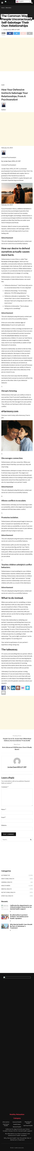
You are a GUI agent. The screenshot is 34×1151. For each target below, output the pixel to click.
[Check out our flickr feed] (23, 688)
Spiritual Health (7, 896)
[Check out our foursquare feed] (27, 688)
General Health (6, 882)
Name (3, 809)
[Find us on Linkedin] (13, 688)
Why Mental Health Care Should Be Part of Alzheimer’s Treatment (21, 926)
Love (2, 85)
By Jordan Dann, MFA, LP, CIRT (11, 161)
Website (4, 825)
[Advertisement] (17, 54)
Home (2, 7)
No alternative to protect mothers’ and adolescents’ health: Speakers (19, 916)
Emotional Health (7, 878)
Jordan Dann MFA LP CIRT (11, 29)
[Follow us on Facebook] (3, 688)
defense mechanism (24, 208)
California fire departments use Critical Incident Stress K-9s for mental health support (21, 907)
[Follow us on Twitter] (8, 688)
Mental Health (6, 889)
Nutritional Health (8, 892)
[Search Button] (31, 839)
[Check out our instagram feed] (18, 688)
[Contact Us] (3, 692)
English (21, 1)
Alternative (8, 7)
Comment (5, 787)
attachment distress (13, 335)
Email (3, 817)
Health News (5, 885)
